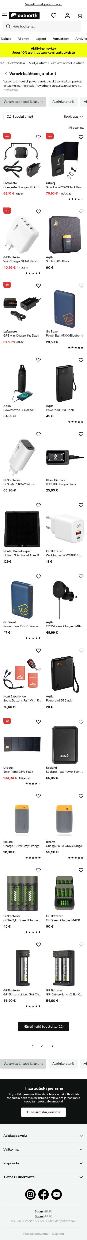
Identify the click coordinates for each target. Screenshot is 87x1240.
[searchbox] (46, 26)
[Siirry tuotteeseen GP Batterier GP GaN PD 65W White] (22, 457)
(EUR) (43, 1211)
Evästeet (58, 1233)
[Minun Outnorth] (67, 15)
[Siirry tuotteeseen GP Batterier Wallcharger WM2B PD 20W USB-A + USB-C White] (65, 528)
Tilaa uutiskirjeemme (43, 1112)
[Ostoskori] (79, 16)
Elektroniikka (16, 63)
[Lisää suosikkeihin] (38, 137)
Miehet (23, 38)
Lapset (40, 38)
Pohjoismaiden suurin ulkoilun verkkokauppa (44, 8)
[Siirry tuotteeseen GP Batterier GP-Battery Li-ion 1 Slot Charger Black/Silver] (22, 968)
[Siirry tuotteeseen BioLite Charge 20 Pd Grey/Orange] (65, 819)
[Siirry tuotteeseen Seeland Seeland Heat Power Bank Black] (65, 745)
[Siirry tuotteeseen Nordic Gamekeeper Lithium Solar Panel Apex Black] (22, 528)
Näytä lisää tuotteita (43, 1026)
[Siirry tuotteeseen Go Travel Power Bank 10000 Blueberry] (22, 600)
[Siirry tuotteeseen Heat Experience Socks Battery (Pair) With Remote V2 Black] (22, 674)
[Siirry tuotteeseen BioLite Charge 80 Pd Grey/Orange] (22, 819)
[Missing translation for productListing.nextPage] (52, 1046)
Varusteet (61, 38)
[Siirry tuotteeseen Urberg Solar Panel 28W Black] (22, 745)
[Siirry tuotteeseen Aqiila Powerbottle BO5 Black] (22, 383)
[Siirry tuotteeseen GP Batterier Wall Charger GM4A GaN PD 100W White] (22, 235)
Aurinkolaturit (63, 101)
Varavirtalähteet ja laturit (23, 101)
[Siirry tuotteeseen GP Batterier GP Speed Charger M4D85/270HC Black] (65, 893)
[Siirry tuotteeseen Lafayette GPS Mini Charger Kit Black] (22, 309)
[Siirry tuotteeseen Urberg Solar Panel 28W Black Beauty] (65, 160)
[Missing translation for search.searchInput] (7, 26)
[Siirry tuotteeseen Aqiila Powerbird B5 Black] (65, 674)
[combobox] (42, 26)
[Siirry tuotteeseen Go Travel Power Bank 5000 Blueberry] (65, 309)
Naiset (6, 38)
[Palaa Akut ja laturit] (6, 73)
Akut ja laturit (38, 63)
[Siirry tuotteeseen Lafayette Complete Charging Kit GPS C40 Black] (22, 160)
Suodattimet (22, 116)
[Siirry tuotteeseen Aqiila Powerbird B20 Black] (65, 383)
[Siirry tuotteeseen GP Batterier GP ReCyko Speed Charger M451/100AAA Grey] (22, 893)
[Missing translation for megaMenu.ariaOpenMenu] (4, 15)
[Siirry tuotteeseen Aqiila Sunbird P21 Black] (65, 235)
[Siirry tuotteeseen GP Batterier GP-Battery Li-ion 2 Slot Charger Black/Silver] (65, 968)
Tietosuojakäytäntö (36, 1233)
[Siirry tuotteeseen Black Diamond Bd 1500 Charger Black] (65, 457)
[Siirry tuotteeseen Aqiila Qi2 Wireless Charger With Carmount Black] (65, 600)
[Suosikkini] (54, 16)
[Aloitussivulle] (24, 15)
